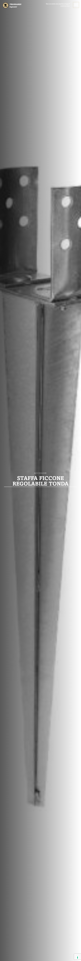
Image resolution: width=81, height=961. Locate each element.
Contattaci (65, 6)
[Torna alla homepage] (12, 5)
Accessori (40, 473)
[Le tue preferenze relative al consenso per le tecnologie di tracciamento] (77, 957)
